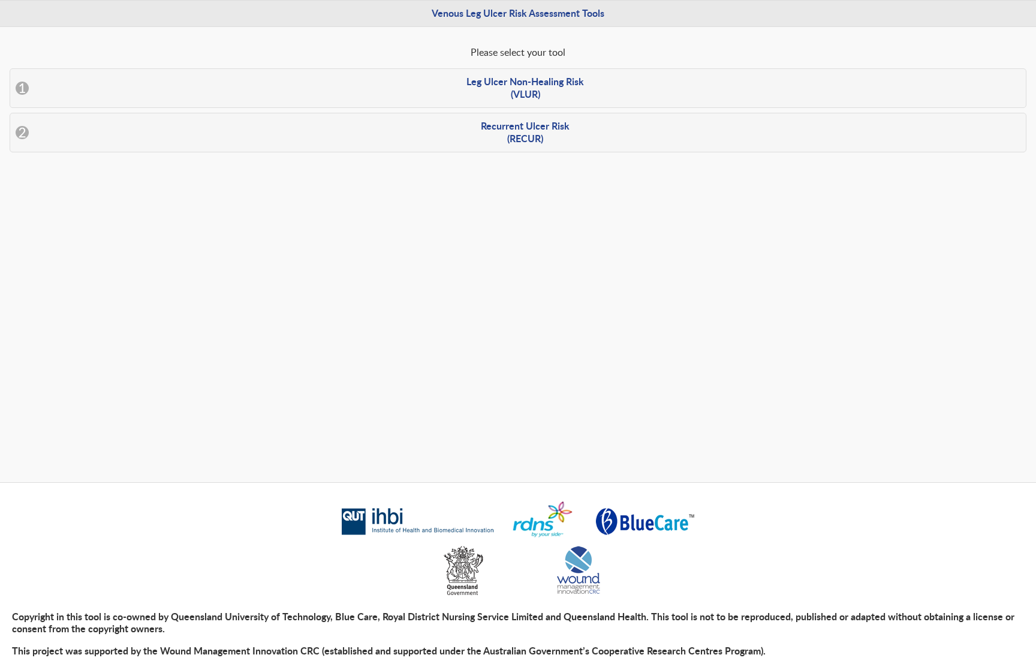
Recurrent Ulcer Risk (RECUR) (525, 132)
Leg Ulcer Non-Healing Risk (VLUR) (525, 87)
